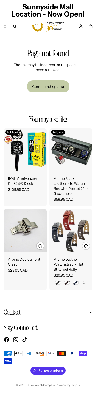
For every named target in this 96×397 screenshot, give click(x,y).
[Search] (15, 26)
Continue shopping (48, 86)
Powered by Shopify (68, 385)
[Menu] (5, 26)
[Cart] (91, 26)
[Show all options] (83, 282)
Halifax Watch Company (40, 385)
